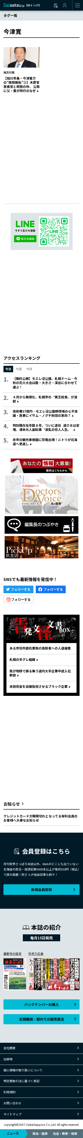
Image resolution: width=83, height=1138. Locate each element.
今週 (19, 369)
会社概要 (9, 1048)
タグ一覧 (10, 15)
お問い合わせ (12, 1103)
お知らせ (11, 804)
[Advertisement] (41, 143)
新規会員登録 (41, 889)
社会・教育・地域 (65, 1133)
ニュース (13, 1133)
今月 (29, 369)
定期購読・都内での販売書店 (41, 1019)
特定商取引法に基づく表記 (21, 1081)
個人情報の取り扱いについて (22, 1070)
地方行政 (9, 72)
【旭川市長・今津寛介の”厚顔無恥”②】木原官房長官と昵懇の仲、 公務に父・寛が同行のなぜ (21, 84)
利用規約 (9, 1092)
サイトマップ (12, 1114)
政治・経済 (40, 1133)
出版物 (7, 1059)
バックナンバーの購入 (41, 1004)
